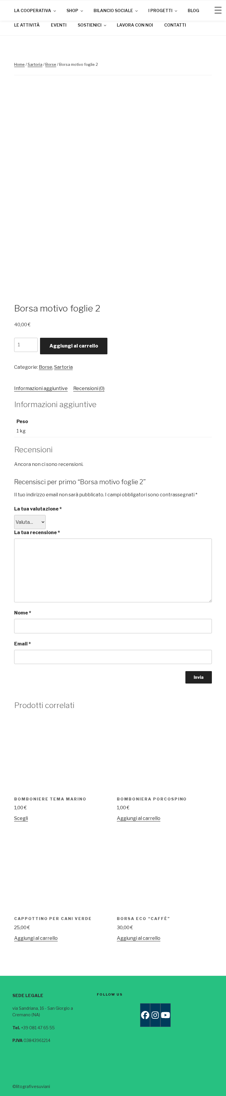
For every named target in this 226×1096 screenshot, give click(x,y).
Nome (22, 613)
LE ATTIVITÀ (27, 24)
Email (22, 644)
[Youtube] (165, 1015)
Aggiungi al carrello (73, 346)
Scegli (21, 818)
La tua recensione (37, 532)
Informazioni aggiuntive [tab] (41, 388)
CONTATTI (175, 24)
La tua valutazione (38, 509)
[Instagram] (155, 1015)
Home (19, 64)
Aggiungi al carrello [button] (138, 818)
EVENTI (59, 24)
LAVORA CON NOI (135, 24)
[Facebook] (145, 1015)
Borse (50, 64)
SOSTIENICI (90, 24)
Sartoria (35, 64)
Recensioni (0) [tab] (88, 388)
